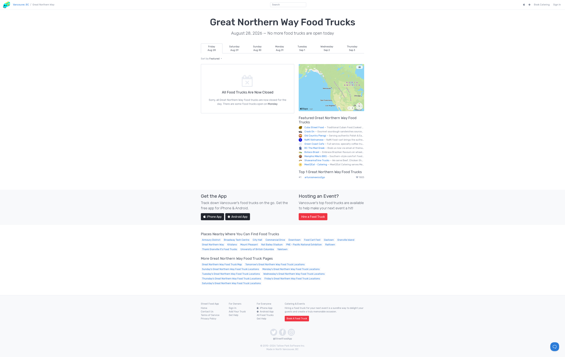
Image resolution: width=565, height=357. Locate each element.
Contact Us (207, 311)
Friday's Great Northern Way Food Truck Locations (292, 278)
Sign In (557, 4)
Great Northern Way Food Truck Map (222, 264)
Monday (272, 104)
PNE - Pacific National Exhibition (304, 244)
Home (204, 308)
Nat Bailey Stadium (272, 244)
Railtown (330, 244)
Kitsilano (232, 244)
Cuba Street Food (314, 127)
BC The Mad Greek (314, 148)
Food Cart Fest (312, 239)
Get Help (233, 315)
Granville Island (345, 239)
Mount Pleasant (249, 244)
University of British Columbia (257, 249)
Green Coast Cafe (314, 144)
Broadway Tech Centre (236, 239)
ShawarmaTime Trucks (316, 160)
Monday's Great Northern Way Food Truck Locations (291, 269)
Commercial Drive (275, 239)
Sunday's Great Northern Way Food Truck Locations (230, 269)
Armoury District (211, 239)
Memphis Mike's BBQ (315, 156)
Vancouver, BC (21, 4)
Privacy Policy (208, 318)
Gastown (329, 239)
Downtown (295, 239)
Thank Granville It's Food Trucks (219, 249)
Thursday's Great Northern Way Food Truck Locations (231, 278)
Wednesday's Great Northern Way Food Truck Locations (294, 273)
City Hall (257, 239)
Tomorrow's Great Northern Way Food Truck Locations (275, 264)
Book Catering (542, 4)
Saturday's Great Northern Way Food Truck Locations (231, 283)
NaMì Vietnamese (313, 139)
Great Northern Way (213, 244)
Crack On (309, 131)
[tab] (211, 48)
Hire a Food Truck (313, 216)
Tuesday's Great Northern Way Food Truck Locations (231, 273)
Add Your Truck (237, 311)
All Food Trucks (265, 315)
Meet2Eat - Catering (315, 164)
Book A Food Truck (297, 318)
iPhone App (214, 216)
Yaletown (282, 249)
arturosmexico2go (315, 177)
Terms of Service (210, 315)
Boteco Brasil (311, 152)
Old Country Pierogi (315, 135)
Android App (239, 216)
